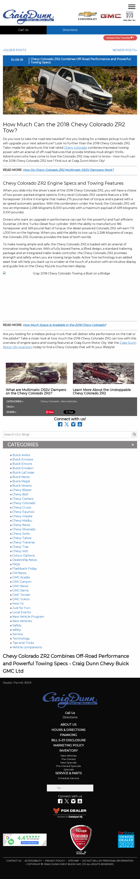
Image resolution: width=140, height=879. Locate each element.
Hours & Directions (68, 730)
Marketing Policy (68, 745)
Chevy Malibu (22, 520)
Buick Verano (22, 485)
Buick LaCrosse (23, 472)
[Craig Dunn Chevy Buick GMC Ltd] (28, 16)
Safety (17, 625)
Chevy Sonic (21, 533)
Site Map (73, 860)
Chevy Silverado (24, 529)
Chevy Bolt (20, 494)
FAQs (16, 564)
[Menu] (131, 7)
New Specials (69, 762)
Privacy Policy (55, 860)
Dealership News (24, 560)
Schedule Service (68, 778)
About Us (69, 724)
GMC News (20, 586)
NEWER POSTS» (125, 50)
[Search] (134, 434)
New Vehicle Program (28, 616)
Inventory (68, 750)
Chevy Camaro (23, 498)
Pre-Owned (68, 759)
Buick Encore (22, 464)
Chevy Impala (22, 516)
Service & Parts (68, 773)
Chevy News (21, 525)
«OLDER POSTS (14, 50)
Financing (68, 735)
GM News (19, 573)
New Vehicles (22, 621)
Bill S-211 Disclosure (68, 740)
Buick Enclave (22, 459)
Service (17, 634)
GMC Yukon (21, 599)
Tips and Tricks (23, 643)
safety (16, 629)
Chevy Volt (20, 551)
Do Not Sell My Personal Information (107, 860)
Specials (69, 769)
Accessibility (33, 860)
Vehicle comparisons (27, 647)
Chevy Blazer (22, 490)
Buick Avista (21, 455)
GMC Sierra (20, 590)
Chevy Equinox (23, 512)
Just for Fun (21, 608)
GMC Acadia (21, 577)
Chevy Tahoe (22, 538)
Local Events (21, 612)
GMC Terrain (21, 595)
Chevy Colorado (23, 503)
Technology (21, 638)
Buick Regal (21, 481)
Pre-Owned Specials (68, 766)
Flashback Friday (24, 568)
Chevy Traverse (23, 542)
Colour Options (23, 555)
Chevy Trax (20, 547)
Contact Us (14, 860)
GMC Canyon (21, 581)
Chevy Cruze (21, 507)
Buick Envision (22, 468)
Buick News (21, 477)
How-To (18, 603)
